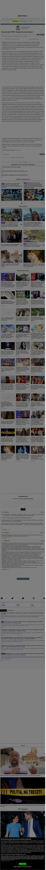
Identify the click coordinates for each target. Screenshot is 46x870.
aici (28, 849)
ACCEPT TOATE (22, 863)
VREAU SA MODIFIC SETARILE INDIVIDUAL (22, 866)
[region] (22, 853)
